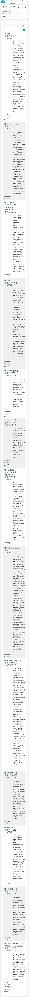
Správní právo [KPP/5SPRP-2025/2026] (11, 422)
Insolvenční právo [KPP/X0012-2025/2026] (13, 550)
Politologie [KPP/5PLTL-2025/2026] (11, 829)
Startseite (4, 11)
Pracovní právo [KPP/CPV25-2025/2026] (12, 126)
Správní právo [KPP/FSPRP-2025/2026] (11, 373)
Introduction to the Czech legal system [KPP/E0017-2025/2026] (14, 947)
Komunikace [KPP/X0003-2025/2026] (11, 891)
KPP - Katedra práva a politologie (12, 13)
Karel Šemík (7, 116)
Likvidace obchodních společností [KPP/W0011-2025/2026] (11, 207)
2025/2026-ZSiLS (8, 16)
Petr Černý (7, 413)
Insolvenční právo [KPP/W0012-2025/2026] (13, 662)
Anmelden (12, 3)
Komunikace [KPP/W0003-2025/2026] (11, 775)
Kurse (10, 11)
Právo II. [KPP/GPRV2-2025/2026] (11, 36)
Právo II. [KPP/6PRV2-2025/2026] (11, 282)
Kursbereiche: (6, 23)
